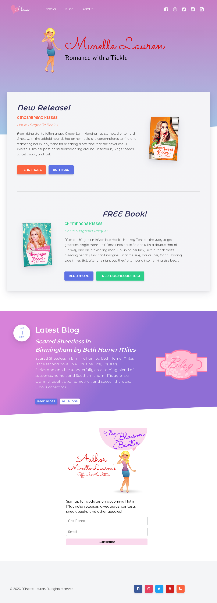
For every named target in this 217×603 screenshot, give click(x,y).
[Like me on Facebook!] (166, 9)
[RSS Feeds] (201, 9)
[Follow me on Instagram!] (175, 9)
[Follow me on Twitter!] (184, 9)
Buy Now (61, 170)
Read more (31, 170)
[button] (69, 9)
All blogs (70, 401)
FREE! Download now (120, 276)
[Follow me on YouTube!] (192, 9)
